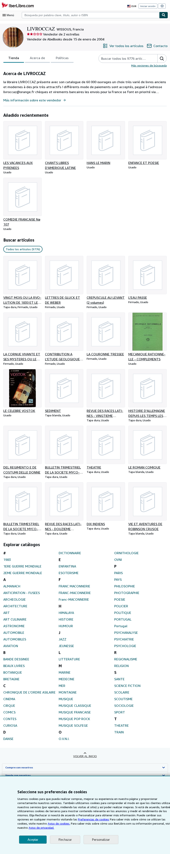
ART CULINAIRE (15, 619)
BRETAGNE (11, 679)
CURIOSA (10, 725)
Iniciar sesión (147, 6)
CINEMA (9, 699)
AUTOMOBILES (14, 639)
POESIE (119, 599)
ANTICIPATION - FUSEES (21, 593)
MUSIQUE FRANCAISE (75, 712)
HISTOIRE (66, 619)
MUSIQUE (66, 699)
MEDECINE (66, 679)
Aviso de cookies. (59, 823)
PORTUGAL (122, 619)
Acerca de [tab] (37, 58)
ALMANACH (11, 586)
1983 (7, 560)
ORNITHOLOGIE (126, 553)
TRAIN (119, 732)
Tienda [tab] (13, 58)
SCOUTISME (123, 699)
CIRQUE (9, 705)
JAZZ (62, 639)
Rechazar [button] (65, 839)
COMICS (9, 712)
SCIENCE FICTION (127, 686)
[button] (161, 58)
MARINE (64, 672)
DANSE (8, 739)
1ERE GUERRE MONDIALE (22, 566)
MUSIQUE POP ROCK (74, 719)
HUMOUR (66, 626)
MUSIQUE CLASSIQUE (75, 705)
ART (6, 613)
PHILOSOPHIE (124, 586)
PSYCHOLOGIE (125, 646)
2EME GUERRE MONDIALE (22, 573)
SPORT (119, 712)
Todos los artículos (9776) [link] (23, 249)
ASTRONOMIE (14, 626)
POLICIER (121, 606)
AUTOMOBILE (13, 632)
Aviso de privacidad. (41, 827)
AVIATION (10, 646)
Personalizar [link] (101, 839)
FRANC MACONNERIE (74, 586)
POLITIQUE (122, 613)
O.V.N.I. (64, 739)
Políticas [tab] (62, 58)
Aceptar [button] (33, 839)
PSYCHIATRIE (124, 639)
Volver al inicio (85, 756)
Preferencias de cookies (93, 819)
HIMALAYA (66, 613)
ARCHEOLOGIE (14, 599)
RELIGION (121, 666)
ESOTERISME (69, 573)
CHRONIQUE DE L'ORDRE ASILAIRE (29, 692)
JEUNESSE (66, 646)
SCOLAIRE (121, 692)
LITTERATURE (69, 659)
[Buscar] (163, 15)
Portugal (120, 626)
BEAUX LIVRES (14, 666)
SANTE (119, 679)
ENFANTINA (67, 566)
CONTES (9, 719)
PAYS (118, 579)
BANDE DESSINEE (16, 659)
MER (62, 686)
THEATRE (121, 725)
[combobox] (90, 15)
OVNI (118, 560)
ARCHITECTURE (15, 606)
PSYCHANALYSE (126, 632)
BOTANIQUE (12, 672)
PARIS (118, 573)
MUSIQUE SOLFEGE (73, 725)
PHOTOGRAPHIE (126, 593)
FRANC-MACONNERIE (75, 593)
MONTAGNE (68, 692)
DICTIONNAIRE (70, 553)
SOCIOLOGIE (124, 705)
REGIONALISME (125, 659)
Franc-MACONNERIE (74, 599)
